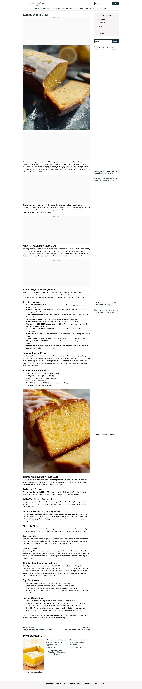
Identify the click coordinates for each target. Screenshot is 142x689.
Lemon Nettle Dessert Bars (79, 647)
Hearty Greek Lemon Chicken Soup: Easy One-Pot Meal (105, 172)
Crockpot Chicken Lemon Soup (106, 434)
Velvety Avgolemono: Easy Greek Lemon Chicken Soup (106, 303)
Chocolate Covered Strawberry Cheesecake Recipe (56, 652)
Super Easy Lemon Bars (34, 672)
